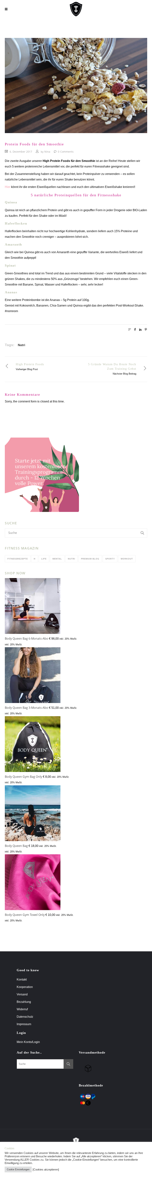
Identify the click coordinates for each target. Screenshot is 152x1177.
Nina (47, 151)
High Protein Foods (30, 364)
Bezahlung (24, 1001)
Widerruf (22, 1009)
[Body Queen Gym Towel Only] (32, 883)
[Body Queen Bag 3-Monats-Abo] (32, 676)
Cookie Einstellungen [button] (18, 1169)
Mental (57, 559)
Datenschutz (25, 1016)
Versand (22, 994)
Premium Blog (90, 559)
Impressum (24, 1024)
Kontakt (22, 979)
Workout (127, 559)
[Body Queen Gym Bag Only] (32, 745)
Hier (7, 186)
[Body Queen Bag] (32, 814)
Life (44, 559)
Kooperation (25, 987)
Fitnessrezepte (17, 559)
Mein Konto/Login (29, 1042)
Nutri (21, 345)
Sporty (110, 559)
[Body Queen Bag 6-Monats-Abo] (32, 607)
